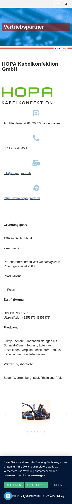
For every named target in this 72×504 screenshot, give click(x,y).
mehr (58, 485)
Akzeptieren (36, 485)
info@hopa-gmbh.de (17, 173)
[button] (27, 431)
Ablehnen (13, 485)
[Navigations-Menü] (58, 4)
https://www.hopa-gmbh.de (22, 198)
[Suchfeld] (66, 4)
